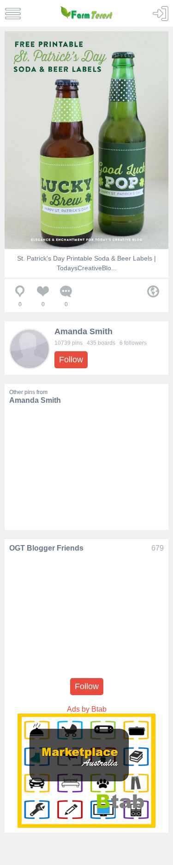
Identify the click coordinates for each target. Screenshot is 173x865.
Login (160, 14)
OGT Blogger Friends (46, 548)
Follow (71, 359)
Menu (13, 14)
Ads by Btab (87, 709)
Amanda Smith (83, 331)
